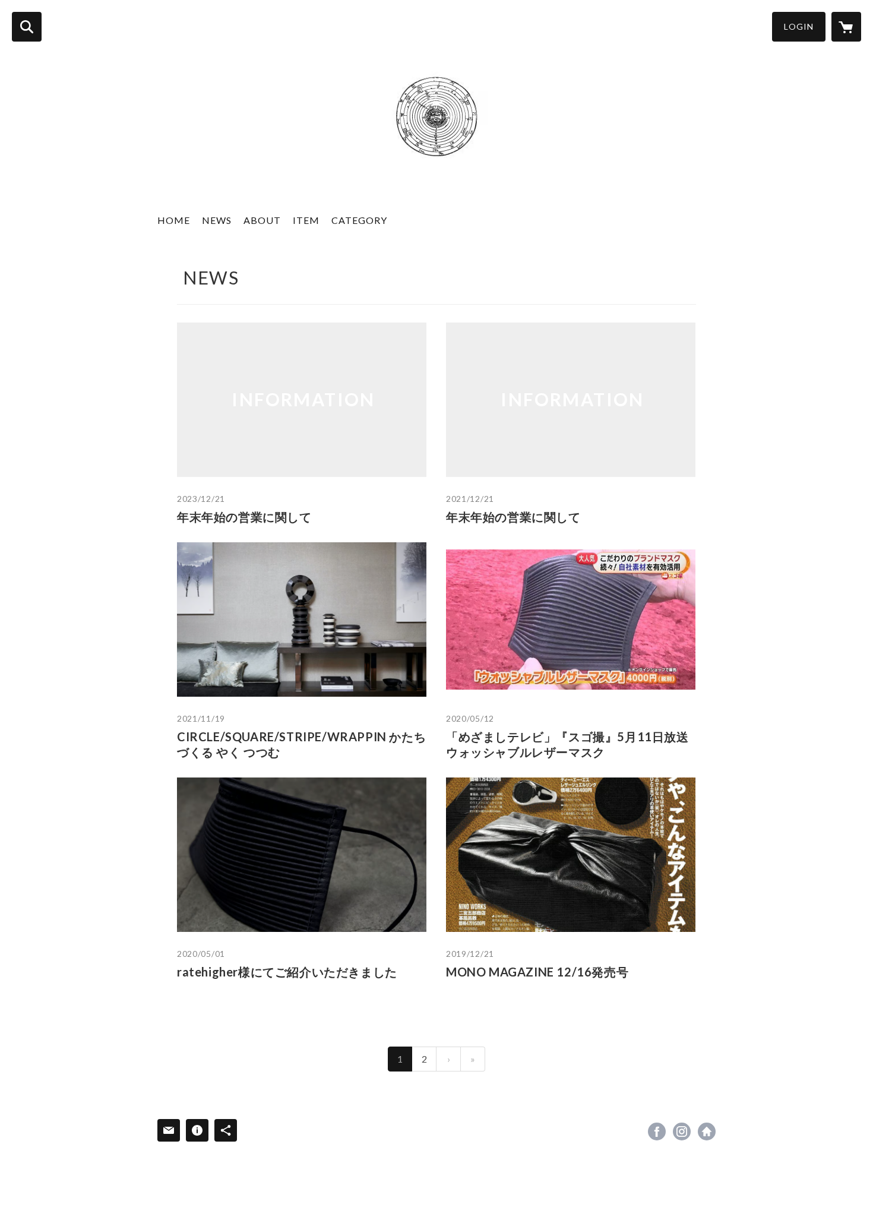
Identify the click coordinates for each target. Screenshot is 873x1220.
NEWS (217, 220)
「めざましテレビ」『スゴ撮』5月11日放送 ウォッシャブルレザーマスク (570, 744)
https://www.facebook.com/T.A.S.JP (657, 1131)
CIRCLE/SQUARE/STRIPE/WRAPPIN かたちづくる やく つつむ (301, 744)
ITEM (306, 220)
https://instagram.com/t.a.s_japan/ (682, 1131)
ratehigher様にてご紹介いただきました (287, 972)
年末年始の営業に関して (244, 517)
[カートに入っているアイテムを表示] (846, 27)
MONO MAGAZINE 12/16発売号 (537, 972)
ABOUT (262, 220)
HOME (173, 220)
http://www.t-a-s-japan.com (707, 1131)
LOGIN (799, 26)
